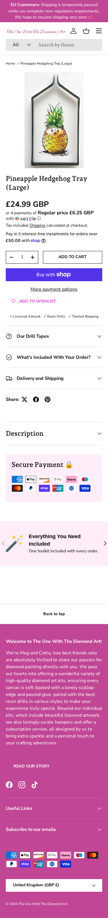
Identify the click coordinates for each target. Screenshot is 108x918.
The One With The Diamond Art (42, 904)
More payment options (54, 289)
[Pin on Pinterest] (47, 399)
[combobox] (54, 45)
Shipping (37, 225)
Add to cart (72, 257)
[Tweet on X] (24, 399)
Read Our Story (32, 766)
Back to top (54, 614)
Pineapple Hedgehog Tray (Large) (46, 63)
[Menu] (98, 31)
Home (10, 63)
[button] (86, 31)
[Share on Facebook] (36, 399)
